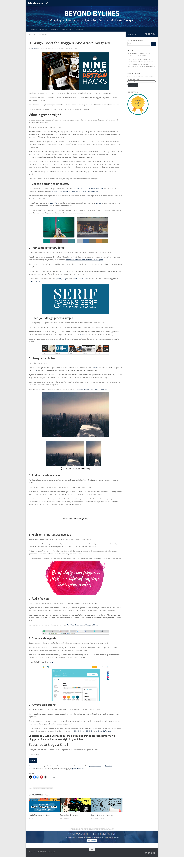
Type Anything (60, 279)
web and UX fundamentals (105, 731)
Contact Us (79, 29)
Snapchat (108, 766)
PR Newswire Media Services (38, 29)
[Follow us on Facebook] (149, 34)
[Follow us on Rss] (154, 34)
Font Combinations (81, 279)
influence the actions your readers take (89, 188)
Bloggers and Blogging (38, 34)
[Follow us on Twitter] (146, 34)
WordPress (71, 625)
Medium (96, 625)
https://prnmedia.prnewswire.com (144, 66)
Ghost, (87, 625)
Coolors (98, 203)
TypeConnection (34, 281)
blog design (78, 731)
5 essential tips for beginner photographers (91, 389)
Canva (82, 334)
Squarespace (79, 625)
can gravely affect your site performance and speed (84, 260)
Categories (54, 29)
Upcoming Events (67, 29)
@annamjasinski (95, 766)
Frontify (52, 662)
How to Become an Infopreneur (102, 815)
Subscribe (33, 760)
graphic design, (88, 731)
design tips (49, 788)
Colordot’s (53, 203)
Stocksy (34, 370)
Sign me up (133, 85)
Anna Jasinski (35, 48)
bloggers (43, 788)
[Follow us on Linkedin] (152, 34)
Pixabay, (96, 368)
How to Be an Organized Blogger (40, 815)
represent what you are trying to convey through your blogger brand (76, 191)
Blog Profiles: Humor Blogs (69, 815)
